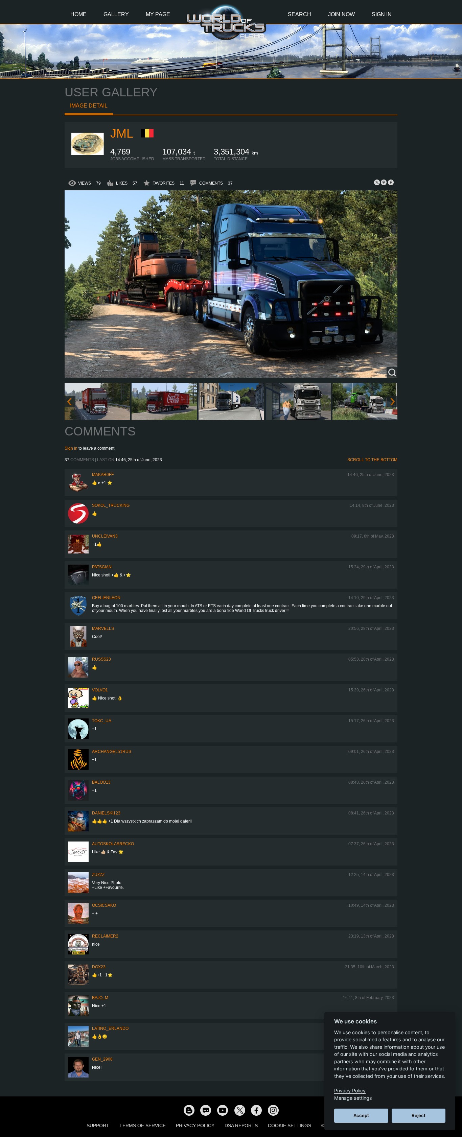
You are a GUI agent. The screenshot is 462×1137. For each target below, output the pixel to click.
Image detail (89, 106)
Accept (361, 1115)
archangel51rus (111, 751)
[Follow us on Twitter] (239, 1110)
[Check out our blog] (188, 1110)
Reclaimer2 (105, 936)
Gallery (116, 14)
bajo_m (100, 997)
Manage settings (353, 1098)
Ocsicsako (104, 905)
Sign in (71, 448)
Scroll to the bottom (372, 459)
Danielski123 (106, 813)
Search (299, 14)
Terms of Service (142, 1125)
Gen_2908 (102, 1059)
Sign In (382, 14)
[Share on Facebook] (390, 182)
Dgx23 (99, 967)
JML (121, 133)
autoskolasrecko (113, 844)
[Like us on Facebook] (256, 1110)
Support (98, 1125)
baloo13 (101, 782)
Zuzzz (98, 874)
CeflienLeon (106, 597)
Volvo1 (100, 690)
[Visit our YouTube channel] (222, 1110)
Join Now (341, 14)
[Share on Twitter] (377, 182)
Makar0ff (103, 474)
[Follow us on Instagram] (273, 1110)
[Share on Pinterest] (383, 182)
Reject (418, 1115)
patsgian (102, 567)
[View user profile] (87, 160)
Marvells (103, 628)
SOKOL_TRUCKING (111, 505)
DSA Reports (241, 1125)
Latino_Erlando (110, 1028)
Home (78, 14)
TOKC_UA (101, 720)
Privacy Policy (195, 1125)
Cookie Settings (289, 1125)
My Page (158, 14)
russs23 (101, 659)
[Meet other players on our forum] (205, 1110)
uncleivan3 (105, 536)
